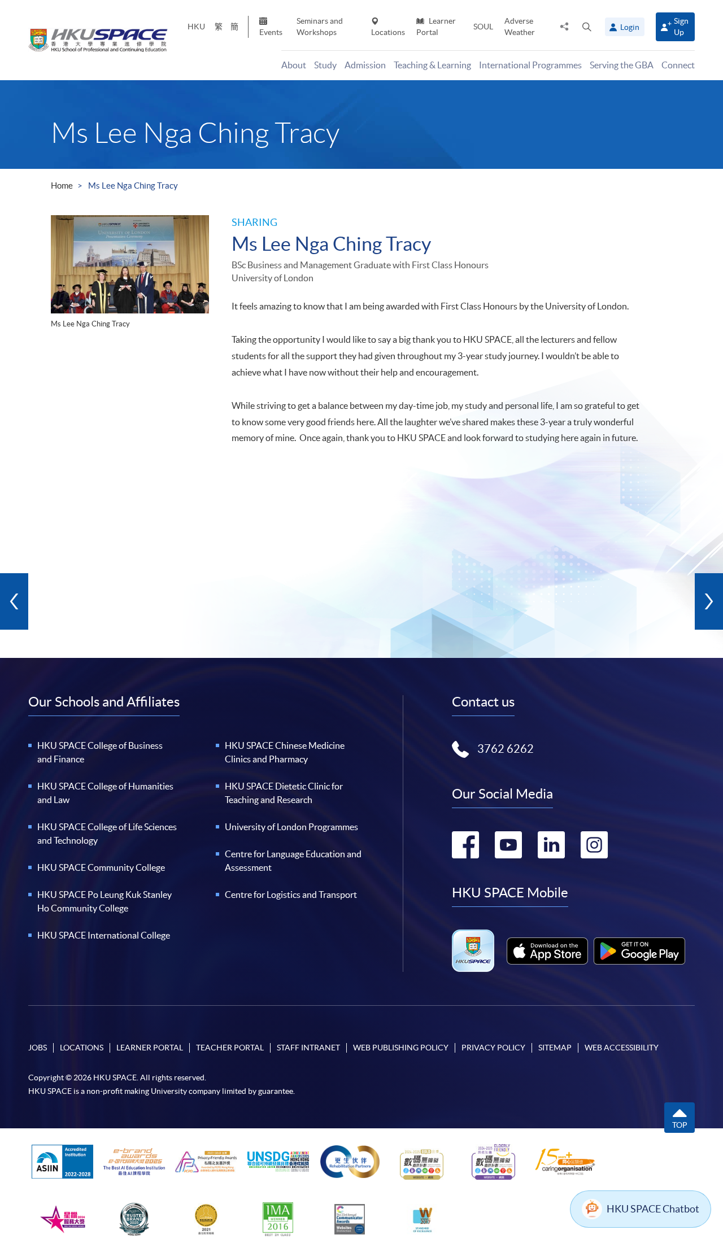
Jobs (37, 1047)
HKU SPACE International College (103, 935)
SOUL (483, 26)
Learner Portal (436, 26)
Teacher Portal (230, 1047)
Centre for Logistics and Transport (291, 894)
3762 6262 (505, 749)
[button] (587, 26)
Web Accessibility (622, 1047)
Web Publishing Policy (400, 1047)
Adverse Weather (519, 26)
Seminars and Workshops (320, 26)
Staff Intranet (308, 1047)
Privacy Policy (493, 1047)
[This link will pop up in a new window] (547, 951)
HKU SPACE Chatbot (653, 1209)
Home (62, 185)
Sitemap (555, 1047)
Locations (388, 32)
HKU (196, 26)
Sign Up (681, 26)
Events (270, 32)
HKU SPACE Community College (101, 867)
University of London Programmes (291, 827)
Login (629, 27)
